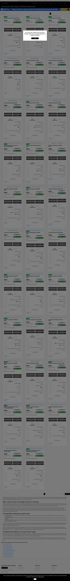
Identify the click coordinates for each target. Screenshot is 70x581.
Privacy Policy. (41, 576)
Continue (35, 38)
